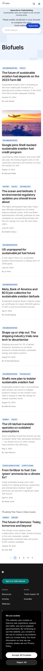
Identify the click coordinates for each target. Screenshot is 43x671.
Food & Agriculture (11, 466)
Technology (25, 186)
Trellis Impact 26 (31, 594)
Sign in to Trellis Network (15, 581)
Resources (6, 594)
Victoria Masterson (11, 361)
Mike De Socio (10, 406)
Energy (6, 419)
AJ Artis (7, 271)
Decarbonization (10, 68)
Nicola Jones (9, 501)
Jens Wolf (8, 550)
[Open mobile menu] (39, 3)
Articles (5, 599)
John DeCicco (9, 452)
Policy (22, 68)
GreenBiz (28, 599)
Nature (6, 186)
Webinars (6, 604)
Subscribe (33, 26)
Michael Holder (10, 173)
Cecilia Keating (10, 315)
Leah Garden (9, 101)
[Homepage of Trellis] (5, 573)
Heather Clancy (10, 232)
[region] (21, 640)
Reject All (21, 662)
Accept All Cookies (21, 655)
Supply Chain (27, 466)
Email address (21, 25)
